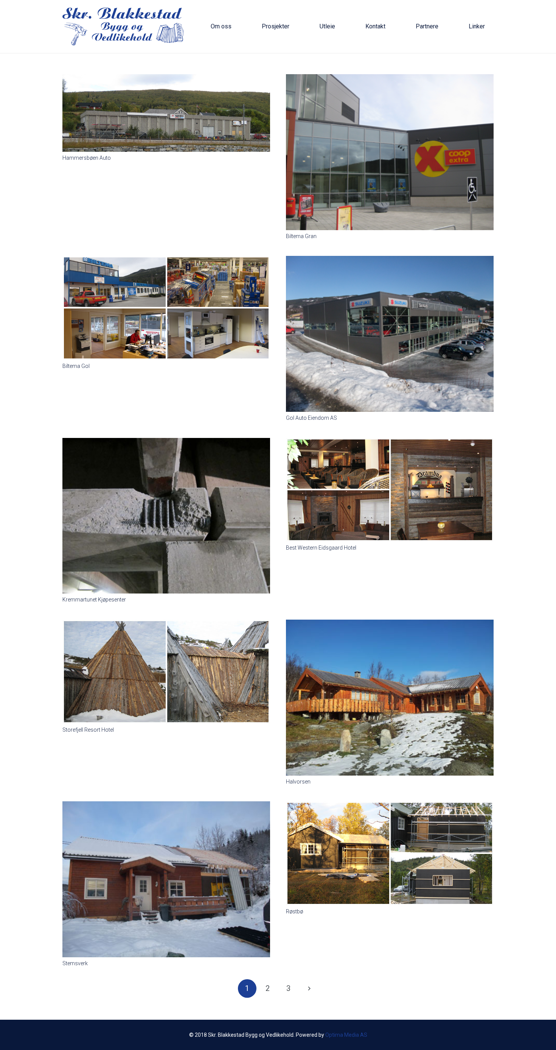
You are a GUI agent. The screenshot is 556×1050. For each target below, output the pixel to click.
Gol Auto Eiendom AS (311, 418)
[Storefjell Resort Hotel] (166, 624)
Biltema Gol (76, 366)
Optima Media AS (346, 1035)
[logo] (122, 26)
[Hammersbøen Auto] (166, 79)
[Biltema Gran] (390, 79)
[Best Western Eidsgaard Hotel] (390, 442)
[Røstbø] (390, 806)
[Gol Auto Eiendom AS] (390, 260)
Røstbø (294, 911)
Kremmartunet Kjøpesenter (94, 600)
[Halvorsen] (390, 624)
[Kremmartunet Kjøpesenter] (166, 442)
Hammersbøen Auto (86, 158)
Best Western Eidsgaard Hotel (321, 548)
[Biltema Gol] (166, 260)
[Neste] (309, 988)
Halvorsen (298, 782)
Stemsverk (75, 963)
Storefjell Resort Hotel (88, 730)
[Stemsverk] (166, 806)
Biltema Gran (301, 236)
